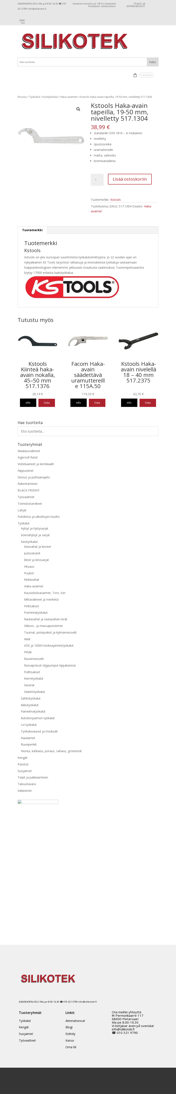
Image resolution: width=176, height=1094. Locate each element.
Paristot (23, 764)
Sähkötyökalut (31, 698)
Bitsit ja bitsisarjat (36, 560)
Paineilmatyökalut (33, 711)
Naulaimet (28, 738)
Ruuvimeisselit (34, 659)
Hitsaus (29, 566)
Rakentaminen (28, 484)
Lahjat (22, 510)
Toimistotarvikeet (30, 504)
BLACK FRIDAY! (28, 490)
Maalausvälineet (29, 451)
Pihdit (28, 652)
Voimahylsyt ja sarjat (35, 535)
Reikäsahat (31, 580)
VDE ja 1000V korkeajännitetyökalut (49, 645)
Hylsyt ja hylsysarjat (34, 528)
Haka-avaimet (68, 97)
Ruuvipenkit (29, 744)
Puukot (29, 573)
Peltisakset (31, 606)
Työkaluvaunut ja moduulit (39, 731)
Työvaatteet (26, 497)
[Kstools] (72, 298)
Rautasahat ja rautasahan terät (45, 619)
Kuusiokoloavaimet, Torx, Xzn (44, 593)
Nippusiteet (25, 471)
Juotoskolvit (32, 553)
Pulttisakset (32, 672)
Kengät (22, 758)
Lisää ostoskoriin (130, 179)
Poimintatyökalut (36, 612)
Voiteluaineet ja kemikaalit (36, 464)
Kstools (115, 200)
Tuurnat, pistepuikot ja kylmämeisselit (50, 632)
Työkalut (34, 97)
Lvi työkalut (29, 725)
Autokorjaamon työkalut (38, 718)
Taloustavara (27, 784)
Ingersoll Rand (27, 457)
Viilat (27, 639)
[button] (78, 109)
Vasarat (29, 685)
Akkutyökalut (30, 705)
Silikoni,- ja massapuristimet (43, 626)
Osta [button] (47, 403)
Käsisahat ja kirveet (37, 547)
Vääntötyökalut (34, 692)
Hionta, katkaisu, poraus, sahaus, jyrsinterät (51, 751)
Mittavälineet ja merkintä (41, 599)
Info (28, 403)
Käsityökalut (50, 97)
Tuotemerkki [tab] (32, 230)
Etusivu (22, 97)
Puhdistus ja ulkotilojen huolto (39, 517)
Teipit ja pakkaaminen (33, 777)
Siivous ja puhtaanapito (34, 477)
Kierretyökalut (33, 678)
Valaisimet (25, 791)
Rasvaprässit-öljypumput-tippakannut (50, 665)
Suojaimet (25, 771)
